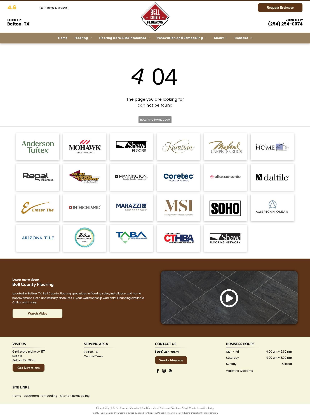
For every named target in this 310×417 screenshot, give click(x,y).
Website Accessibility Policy (201, 408)
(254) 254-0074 (285, 24)
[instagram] (164, 371)
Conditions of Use (150, 408)
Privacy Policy (102, 408)
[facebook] (157, 371)
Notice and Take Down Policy (173, 408)
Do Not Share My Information (126, 408)
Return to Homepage (155, 120)
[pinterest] (170, 371)
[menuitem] (63, 38)
